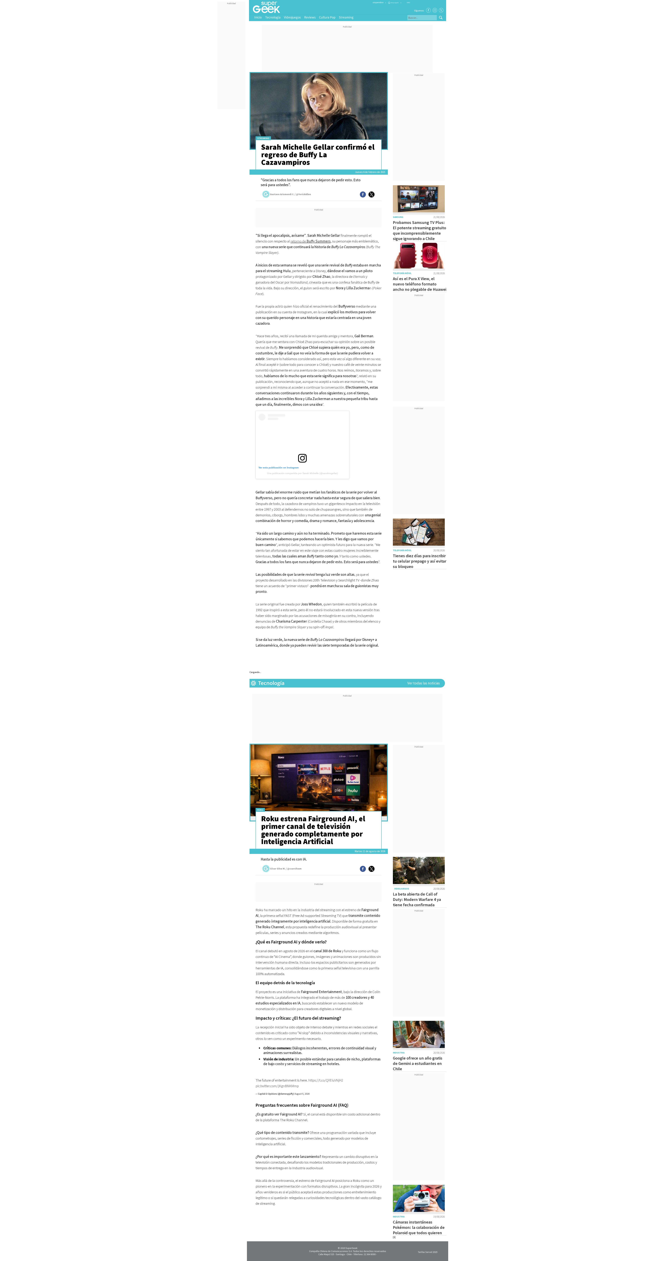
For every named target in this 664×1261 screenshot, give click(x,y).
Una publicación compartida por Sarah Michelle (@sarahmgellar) (302, 473)
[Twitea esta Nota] (371, 194)
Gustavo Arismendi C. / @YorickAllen (290, 194)
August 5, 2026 (302, 1093)
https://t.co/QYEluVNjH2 (325, 1080)
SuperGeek (351, 1248)
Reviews (310, 17)
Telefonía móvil (402, 273)
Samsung (398, 217)
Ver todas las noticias (423, 683)
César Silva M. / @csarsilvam (286, 868)
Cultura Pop (327, 17)
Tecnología (272, 17)
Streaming (346, 17)
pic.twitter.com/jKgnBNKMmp (277, 1086)
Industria (398, 1052)
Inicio (258, 17)
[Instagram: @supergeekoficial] (434, 10)
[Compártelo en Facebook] (363, 194)
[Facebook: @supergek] (428, 10)
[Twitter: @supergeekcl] (441, 10)
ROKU (260, 809)
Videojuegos (292, 17)
